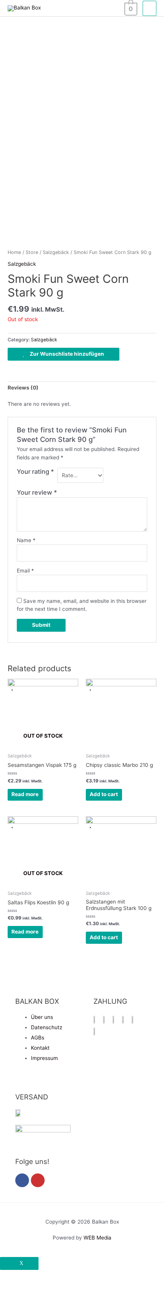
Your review (37, 492)
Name (26, 540)
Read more (25, 794)
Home (14, 252)
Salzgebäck (56, 252)
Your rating (35, 471)
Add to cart (104, 794)
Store (32, 252)
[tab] (82, 388)
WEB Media (97, 1238)
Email (25, 571)
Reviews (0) (23, 388)
